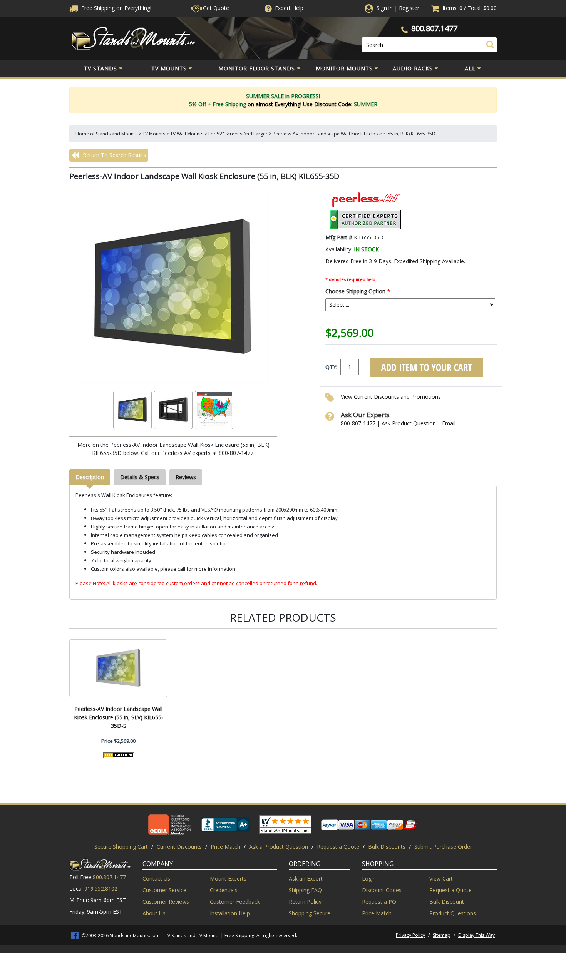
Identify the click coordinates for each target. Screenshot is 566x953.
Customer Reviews (165, 901)
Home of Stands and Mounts (106, 133)
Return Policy (305, 901)
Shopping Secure (309, 913)
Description (89, 477)
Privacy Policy (410, 935)
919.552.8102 (100, 888)
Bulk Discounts (386, 846)
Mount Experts (228, 878)
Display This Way (476, 935)
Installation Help (230, 913)
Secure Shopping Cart (121, 846)
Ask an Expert (306, 878)
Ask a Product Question (278, 846)
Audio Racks (413, 68)
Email (448, 423)
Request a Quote (338, 846)
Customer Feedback (235, 901)
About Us (154, 913)
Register (409, 8)
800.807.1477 (434, 28)
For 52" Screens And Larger (238, 133)
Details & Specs (139, 477)
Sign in (385, 8)
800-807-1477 (358, 423)
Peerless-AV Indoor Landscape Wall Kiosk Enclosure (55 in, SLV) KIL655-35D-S (118, 717)
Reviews (186, 477)
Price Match (225, 846)
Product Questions (452, 913)
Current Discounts (179, 846)
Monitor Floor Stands (256, 68)
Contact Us (156, 878)
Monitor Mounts (344, 68)
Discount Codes (382, 890)
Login (369, 878)
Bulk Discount (446, 901)
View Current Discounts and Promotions (391, 396)
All (470, 68)
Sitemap (441, 935)
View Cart (441, 878)
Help (289, 8)
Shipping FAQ (305, 890)
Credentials (224, 890)
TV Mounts (169, 68)
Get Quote (215, 8)
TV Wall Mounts (186, 133)
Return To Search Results (113, 155)
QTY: (331, 367)
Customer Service (164, 890)
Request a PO (379, 901)
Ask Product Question (409, 423)
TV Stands (100, 68)
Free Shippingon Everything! (115, 8)
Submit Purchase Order (443, 846)
